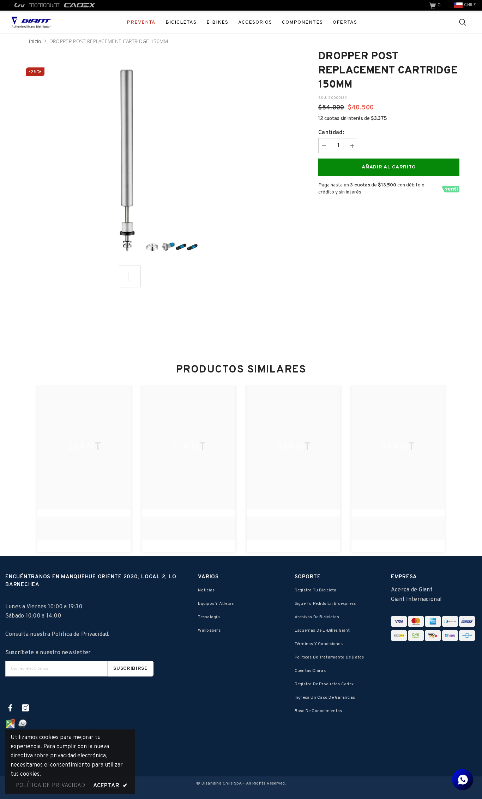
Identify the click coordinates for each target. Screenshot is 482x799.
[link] (435, 5)
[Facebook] (10, 708)
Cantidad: (331, 132)
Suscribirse (130, 669)
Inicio (35, 41)
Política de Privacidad (80, 634)
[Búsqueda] (465, 22)
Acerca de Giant (412, 590)
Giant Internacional (416, 599)
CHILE (470, 5)
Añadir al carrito (389, 167)
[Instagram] (25, 708)
